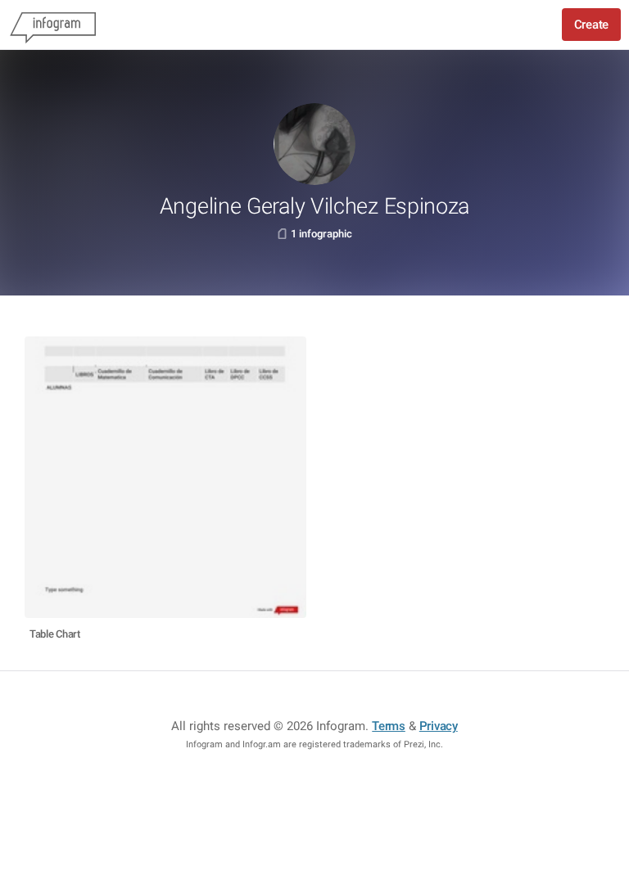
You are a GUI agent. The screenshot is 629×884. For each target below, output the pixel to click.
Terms (388, 726)
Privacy (438, 726)
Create (591, 24)
